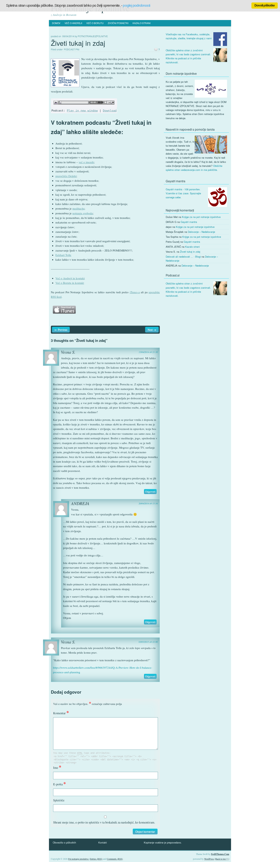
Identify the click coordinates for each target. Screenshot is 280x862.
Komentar (61, 713)
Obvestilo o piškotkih (64, 842)
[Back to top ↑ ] (222, 858)
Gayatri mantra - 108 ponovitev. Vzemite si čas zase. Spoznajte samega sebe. (183, 193)
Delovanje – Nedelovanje (201, 232)
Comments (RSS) (115, 858)
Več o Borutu (95, 23)
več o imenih (86, 162)
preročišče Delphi (65, 176)
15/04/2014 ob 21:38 (148, 351)
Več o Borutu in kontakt (69, 283)
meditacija (78, 208)
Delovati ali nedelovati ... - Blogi (183, 256)
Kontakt (102, 842)
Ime (57, 768)
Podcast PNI (71, 49)
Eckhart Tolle (63, 255)
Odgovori (150, 491)
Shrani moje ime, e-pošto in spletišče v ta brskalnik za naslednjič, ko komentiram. (104, 822)
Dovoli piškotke (264, 5)
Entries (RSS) (96, 858)
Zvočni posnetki (118, 23)
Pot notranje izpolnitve (78, 858)
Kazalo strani (141, 23)
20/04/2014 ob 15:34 (148, 503)
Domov (56, 23)
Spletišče (58, 800)
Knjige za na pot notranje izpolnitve (201, 217)
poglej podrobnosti (136, 5)
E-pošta (59, 784)
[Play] (84, 106)
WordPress (209, 858)
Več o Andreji (73, 23)
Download (110, 110)
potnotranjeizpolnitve (93, 36)
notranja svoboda (82, 213)
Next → (152, 329)
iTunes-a (135, 292)
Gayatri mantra (189, 222)
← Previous (60, 329)
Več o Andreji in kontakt (70, 278)
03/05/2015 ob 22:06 (148, 641)
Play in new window (82, 110)
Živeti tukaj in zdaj (190, 251)
